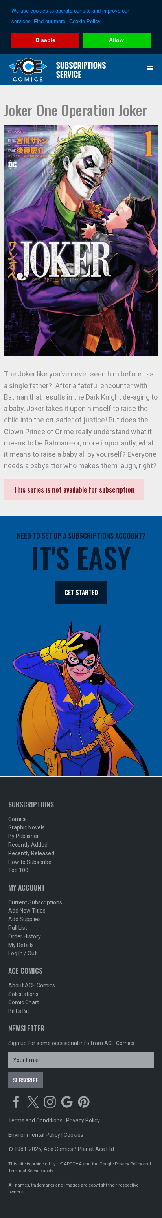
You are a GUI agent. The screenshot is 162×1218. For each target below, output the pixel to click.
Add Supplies (24, 919)
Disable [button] (45, 40)
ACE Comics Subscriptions (57, 70)
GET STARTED (81, 592)
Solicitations (23, 994)
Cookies (73, 1135)
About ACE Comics (31, 985)
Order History (24, 936)
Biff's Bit (18, 1011)
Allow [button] (116, 40)
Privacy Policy (83, 1120)
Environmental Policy (34, 1135)
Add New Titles (27, 910)
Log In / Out (22, 953)
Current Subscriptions (35, 902)
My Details (21, 945)
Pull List (17, 928)
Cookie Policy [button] (85, 21)
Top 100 (18, 870)
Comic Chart (23, 1002)
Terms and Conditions (35, 1120)
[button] (150, 68)
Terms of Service (25, 1170)
